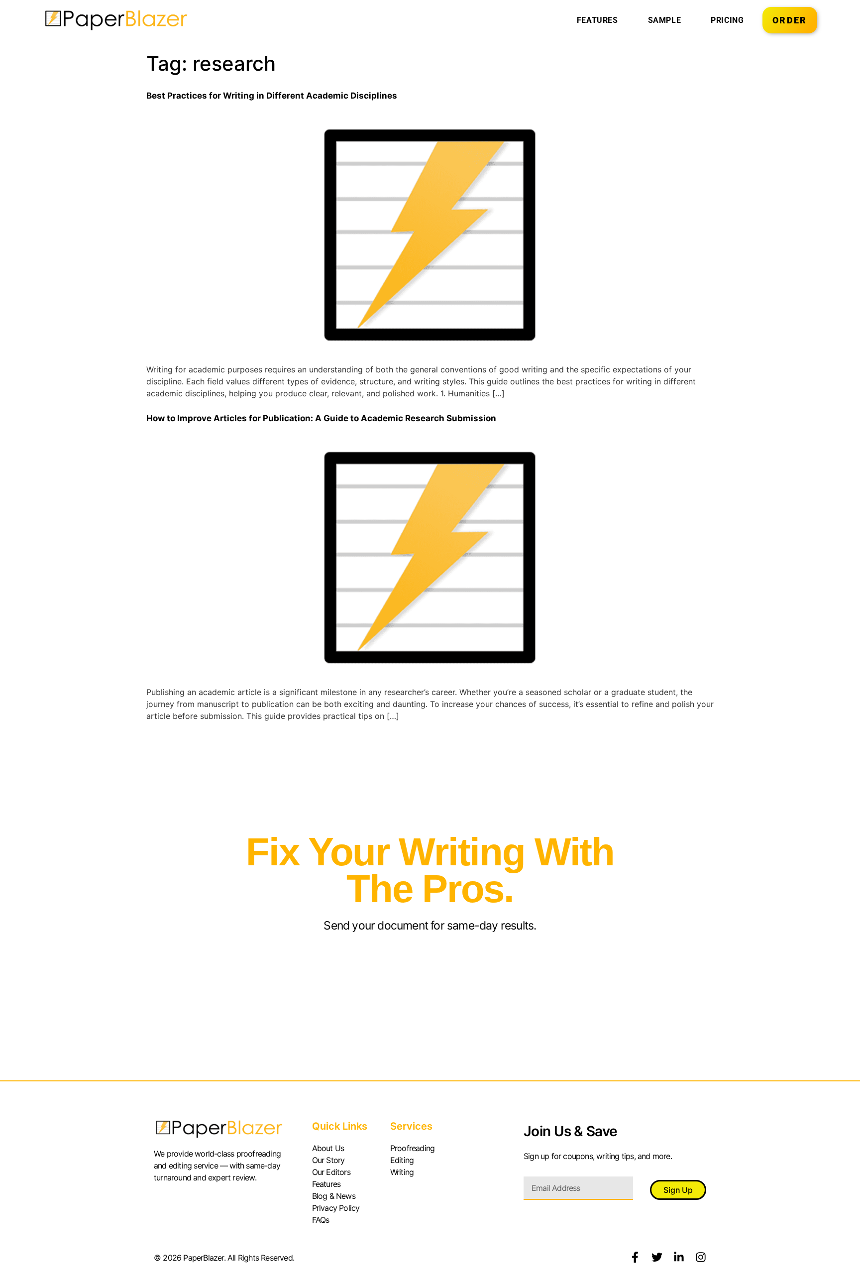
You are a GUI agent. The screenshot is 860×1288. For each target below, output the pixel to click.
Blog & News (333, 1196)
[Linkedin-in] (678, 1257)
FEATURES (597, 20)
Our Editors (331, 1172)
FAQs (320, 1220)
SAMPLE (664, 20)
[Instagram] (700, 1257)
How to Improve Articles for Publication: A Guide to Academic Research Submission (321, 418)
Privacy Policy (336, 1208)
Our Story (328, 1160)
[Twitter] (656, 1257)
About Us (328, 1148)
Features (326, 1184)
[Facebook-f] (635, 1257)
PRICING (727, 20)
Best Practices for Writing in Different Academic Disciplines (271, 96)
